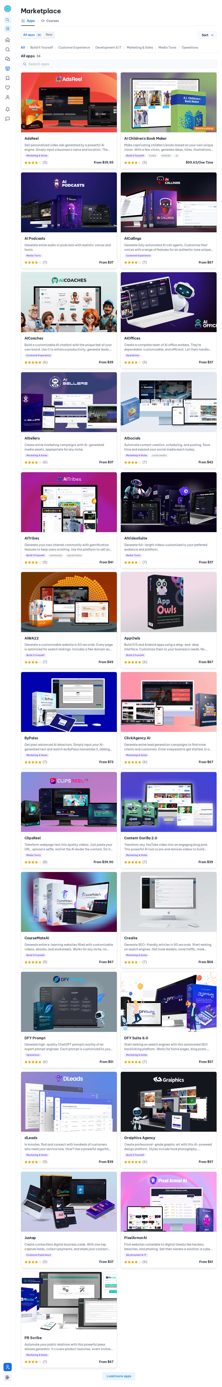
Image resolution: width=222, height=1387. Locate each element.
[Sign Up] (7, 1367)
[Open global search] (7, 19)
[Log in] (7, 1377)
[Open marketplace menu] (7, 28)
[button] (7, 8)
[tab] (28, 22)
